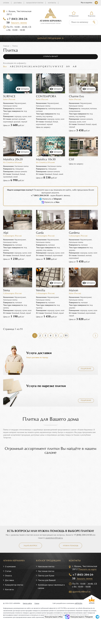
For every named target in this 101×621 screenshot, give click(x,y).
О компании (10, 566)
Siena (6, 290)
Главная (6, 46)
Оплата (6, 3)
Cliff (71, 159)
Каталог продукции (49, 38)
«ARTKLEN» (78, 603)
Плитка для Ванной (46, 580)
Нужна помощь (70, 546)
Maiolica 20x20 (13, 159)
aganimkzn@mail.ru (54, 538)
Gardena (74, 233)
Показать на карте (87, 569)
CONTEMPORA (46, 96)
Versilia (40, 290)
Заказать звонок (19, 23)
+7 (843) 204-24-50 (83, 534)
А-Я (74, 67)
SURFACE (9, 96)
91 (66, 335)
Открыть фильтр (50, 56)
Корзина (91, 16)
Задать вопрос (30, 546)
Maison (73, 290)
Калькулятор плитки (34, 3)
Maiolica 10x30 (45, 159)
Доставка (18, 3)
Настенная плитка (46, 571)
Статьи (8, 571)
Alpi (5, 233)
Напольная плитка (46, 566)
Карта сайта (27, 603)
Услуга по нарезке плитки (46, 386)
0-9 (67, 67)
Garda (40, 233)
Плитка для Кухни (46, 575)
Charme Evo (76, 96)
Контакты (52, 3)
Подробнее (86, 369)
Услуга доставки (39, 353)
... (61, 335)
